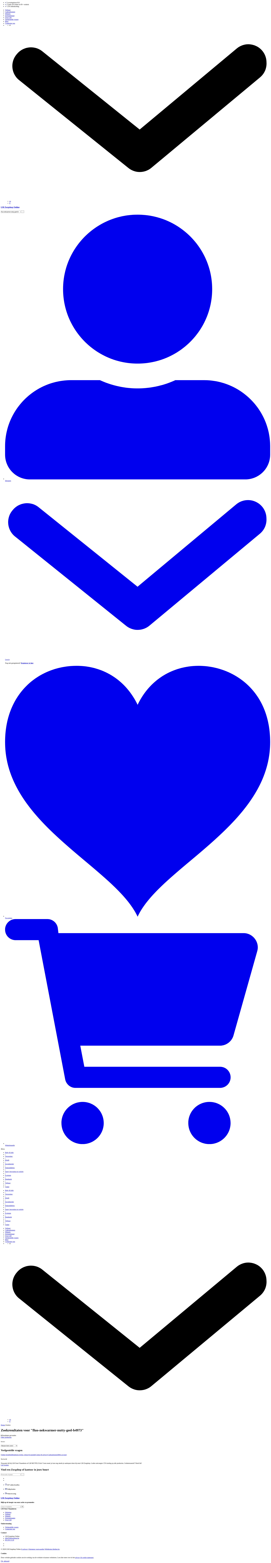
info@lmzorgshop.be (12, 1538)
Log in (7, 659)
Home (3, 1425)
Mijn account (62, 1455)
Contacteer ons (10, 23)
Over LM (8, 18)
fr (9, 203)
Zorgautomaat (9, 16)
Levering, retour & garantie (26, 1455)
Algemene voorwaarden (36, 1549)
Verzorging (8, 1156)
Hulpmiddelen (10, 1168)
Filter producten (6, 1437)
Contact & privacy (41, 1455)
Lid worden (5, 1465)
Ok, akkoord (5, 1561)
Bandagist (8, 1179)
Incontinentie (9, 1164)
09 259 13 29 (9, 1540)
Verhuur (7, 10)
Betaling (14, 1455)
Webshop (8, 1512)
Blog (6, 21)
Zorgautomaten (10, 1518)
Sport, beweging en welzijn (14, 1172)
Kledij (7, 1160)
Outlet (7, 1187)
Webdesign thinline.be (52, 1549)
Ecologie (8, 1175)
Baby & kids (9, 1152)
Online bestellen (6, 1455)
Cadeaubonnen (10, 12)
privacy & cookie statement (84, 1557)
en (10, 201)
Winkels (7, 14)
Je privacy (24, 1549)
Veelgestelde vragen (11, 19)
